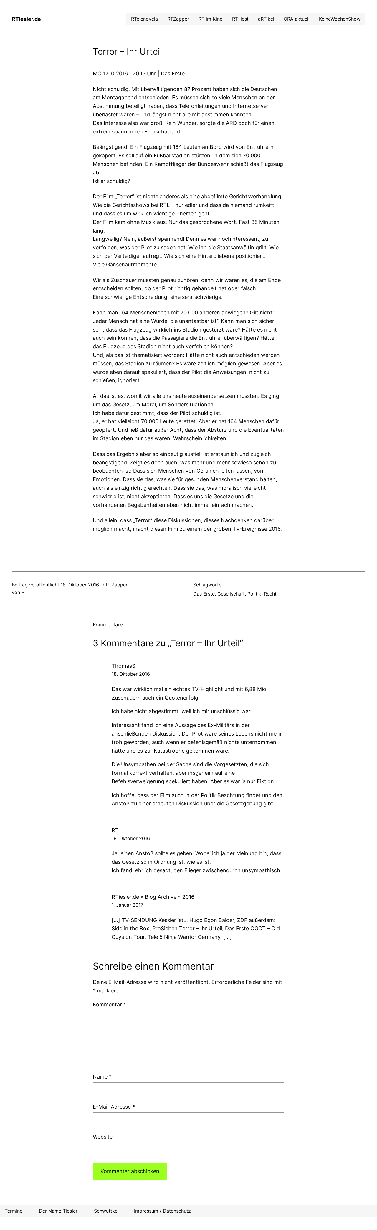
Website (103, 1137)
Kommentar (109, 1004)
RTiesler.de (26, 19)
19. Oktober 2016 (131, 838)
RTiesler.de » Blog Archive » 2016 (153, 897)
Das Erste (204, 594)
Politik (254, 594)
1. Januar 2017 (127, 905)
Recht (270, 594)
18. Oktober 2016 (131, 674)
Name (102, 1077)
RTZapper (117, 585)
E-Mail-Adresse (114, 1107)
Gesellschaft (231, 594)
